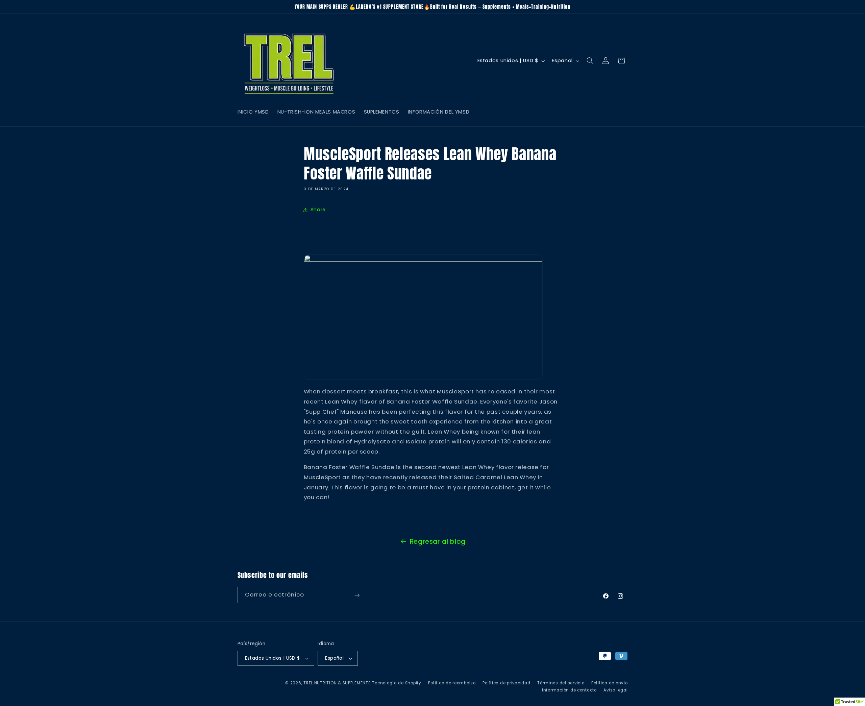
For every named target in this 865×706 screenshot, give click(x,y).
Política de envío (609, 683)
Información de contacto (569, 690)
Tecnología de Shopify (396, 683)
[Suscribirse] (357, 595)
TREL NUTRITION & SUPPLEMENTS (337, 683)
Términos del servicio (560, 683)
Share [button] (318, 209)
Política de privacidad (506, 683)
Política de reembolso (451, 683)
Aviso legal (615, 690)
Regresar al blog (438, 541)
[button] (590, 61)
